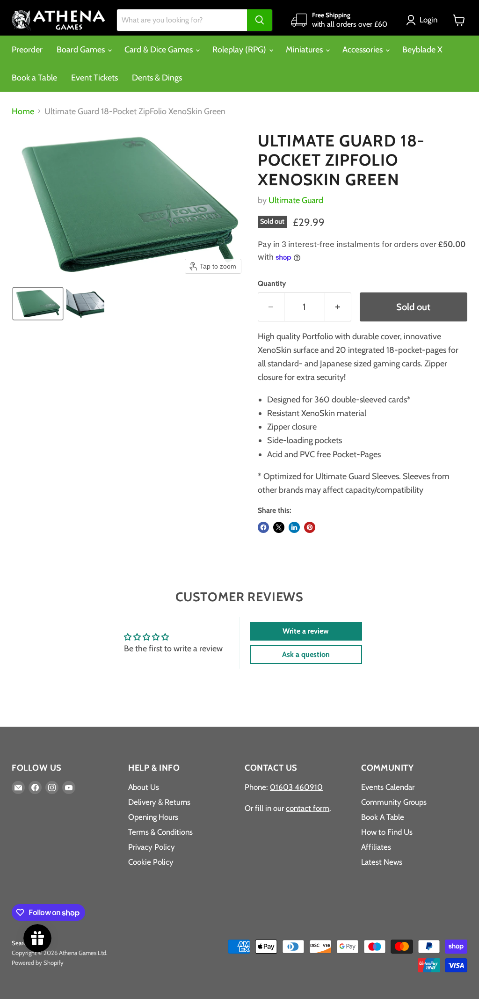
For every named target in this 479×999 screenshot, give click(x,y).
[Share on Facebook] (263, 527)
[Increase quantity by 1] (338, 306)
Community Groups (394, 802)
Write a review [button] (306, 631)
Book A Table (382, 817)
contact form (307, 808)
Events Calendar (387, 787)
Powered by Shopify (38, 962)
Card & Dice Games (159, 49)
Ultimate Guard (296, 200)
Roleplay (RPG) (240, 49)
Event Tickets (94, 78)
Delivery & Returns (159, 802)
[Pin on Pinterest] (309, 527)
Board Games (82, 49)
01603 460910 (296, 787)
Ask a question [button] (306, 654)
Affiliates (376, 847)
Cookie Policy (151, 862)
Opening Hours (153, 817)
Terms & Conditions (160, 832)
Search (20, 943)
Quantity (272, 283)
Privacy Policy (151, 847)
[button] (424, 20)
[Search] (259, 20)
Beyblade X (422, 49)
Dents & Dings (157, 78)
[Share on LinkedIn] (294, 527)
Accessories (363, 49)
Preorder (27, 49)
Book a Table (34, 78)
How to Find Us (387, 832)
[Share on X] (278, 527)
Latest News (381, 862)
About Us (143, 787)
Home (23, 112)
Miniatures (305, 49)
